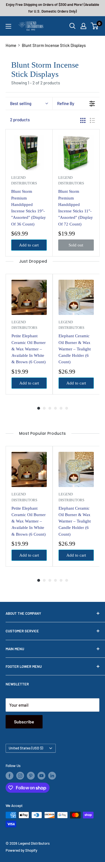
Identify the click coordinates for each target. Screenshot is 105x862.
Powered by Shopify (21, 850)
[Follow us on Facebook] (9, 776)
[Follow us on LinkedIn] (52, 776)
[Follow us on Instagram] (20, 776)
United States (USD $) (26, 748)
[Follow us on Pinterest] (31, 776)
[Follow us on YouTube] (41, 776)
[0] (94, 26)
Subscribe (24, 721)
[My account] (83, 26)
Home (11, 45)
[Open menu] (8, 26)
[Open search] (72, 26)
